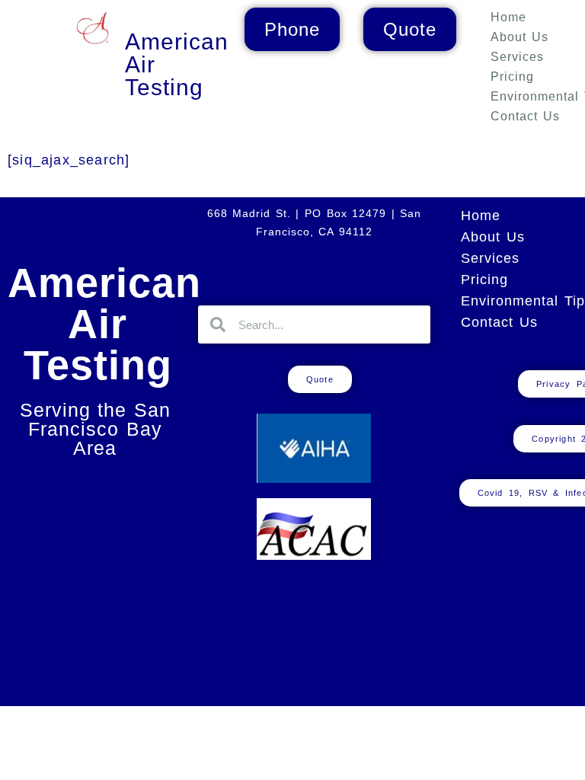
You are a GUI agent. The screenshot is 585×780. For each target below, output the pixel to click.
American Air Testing (104, 324)
